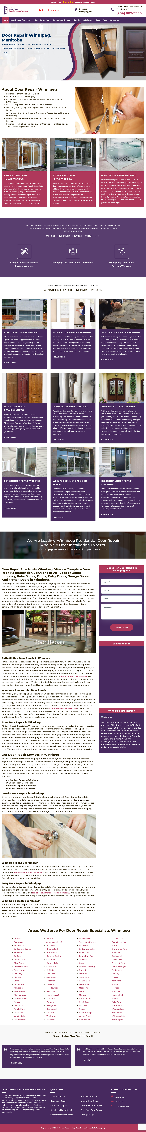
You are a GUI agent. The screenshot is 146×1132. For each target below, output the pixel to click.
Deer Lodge (19, 970)
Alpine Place (84, 938)
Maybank (18, 988)
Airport (49, 938)
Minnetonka (19, 991)
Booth (114, 945)
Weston (50, 1013)
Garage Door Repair (61, 20)
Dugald (82, 970)
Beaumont (19, 945)
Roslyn (82, 1009)
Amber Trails (117, 938)
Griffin (16, 981)
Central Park (19, 960)
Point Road (84, 1002)
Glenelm (18, 977)
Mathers (115, 984)
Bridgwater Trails (119, 949)
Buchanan (116, 952)
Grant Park (84, 977)
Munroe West (52, 995)
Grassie (115, 977)
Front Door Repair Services (28, 872)
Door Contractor (42, 20)
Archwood (18, 942)
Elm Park (50, 974)
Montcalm (116, 991)
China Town (117, 960)
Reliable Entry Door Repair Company (51, 893)
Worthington (118, 1020)
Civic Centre (19, 963)
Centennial (117, 956)
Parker (115, 998)
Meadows (83, 988)
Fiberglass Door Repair (91, 1106)
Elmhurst (83, 974)
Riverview (83, 1005)
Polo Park (116, 1002)
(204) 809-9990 (129, 13)
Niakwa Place (20, 998)
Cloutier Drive (52, 963)
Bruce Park (84, 952)
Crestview (51, 967)
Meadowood (52, 988)
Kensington (84, 981)
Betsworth (51, 945)
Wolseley (50, 1020)
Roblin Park (19, 1009)
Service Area (101, 20)
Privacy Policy (87, 1115)
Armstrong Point (54, 942)
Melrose (115, 988)
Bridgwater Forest (54, 949)
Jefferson (50, 981)
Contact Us (114, 20)
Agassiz (17, 938)
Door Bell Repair (57, 1096)
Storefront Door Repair (91, 1110)
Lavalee (50, 984)
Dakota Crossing (87, 967)
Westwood (117, 1013)
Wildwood (51, 1016)
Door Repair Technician (20, 20)
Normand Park (86, 998)
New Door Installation (82, 20)
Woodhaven (84, 1020)
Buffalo (17, 956)
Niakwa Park (117, 995)
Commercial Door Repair (61, 1115)
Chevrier (83, 960)
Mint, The (50, 991)
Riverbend (18, 1005)
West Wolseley (118, 1009)
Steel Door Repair (58, 1106)
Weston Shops (86, 1013)
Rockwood (51, 1009)
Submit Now (121, 627)
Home (5, 20)
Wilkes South (85, 1016)
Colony (82, 963)
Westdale (18, 1013)
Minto (82, 991)
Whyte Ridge (20, 1016)
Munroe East (20, 995)
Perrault (50, 1002)
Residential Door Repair (61, 1110)
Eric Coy (115, 974)
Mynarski (83, 995)
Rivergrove (51, 1005)
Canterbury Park (86, 956)
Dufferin (50, 970)
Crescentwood (21, 967)
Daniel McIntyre (119, 967)
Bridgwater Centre (22, 949)
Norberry (50, 998)
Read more (10, 363)
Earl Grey (18, 974)
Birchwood (84, 945)
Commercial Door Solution (63, 708)
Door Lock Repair (58, 1101)
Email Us (120, 1101)
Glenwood (51, 977)
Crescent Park (118, 963)
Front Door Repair (89, 1096)
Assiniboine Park (119, 942)
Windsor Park (20, 1020)
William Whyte (118, 1016)
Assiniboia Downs (87, 942)
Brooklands (51, 952)
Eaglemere (117, 970)
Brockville (18, 952)
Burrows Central (53, 956)
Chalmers (50, 960)
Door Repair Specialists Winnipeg (90, 1128)
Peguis (17, 1002)
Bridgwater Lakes (87, 949)
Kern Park (116, 981)
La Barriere (19, 984)
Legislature (84, 984)
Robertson (117, 1005)
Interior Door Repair (90, 1101)
